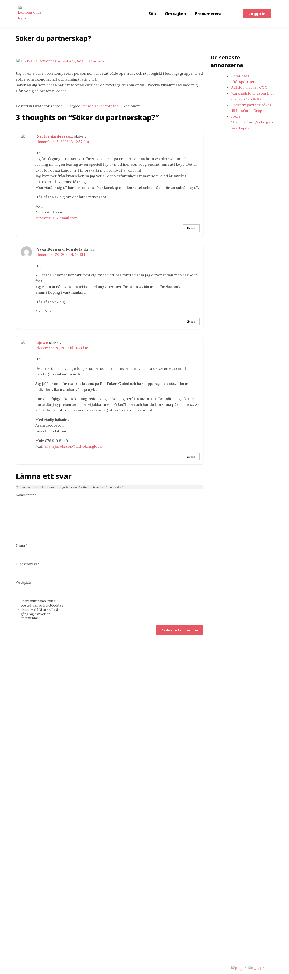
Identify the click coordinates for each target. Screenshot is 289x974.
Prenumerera (208, 13)
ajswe (42, 342)
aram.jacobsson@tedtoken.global (73, 446)
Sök (152, 13)
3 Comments (96, 61)
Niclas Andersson (55, 136)
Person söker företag (100, 106)
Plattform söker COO (249, 87)
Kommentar (26, 495)
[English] (239, 968)
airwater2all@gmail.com (56, 218)
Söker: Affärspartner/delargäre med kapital (252, 122)
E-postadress (27, 564)
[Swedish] (257, 968)
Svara (191, 228)
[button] (257, 13)
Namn (21, 546)
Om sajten (175, 13)
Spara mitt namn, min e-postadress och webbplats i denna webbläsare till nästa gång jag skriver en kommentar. (42, 609)
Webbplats (24, 583)
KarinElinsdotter (41, 61)
